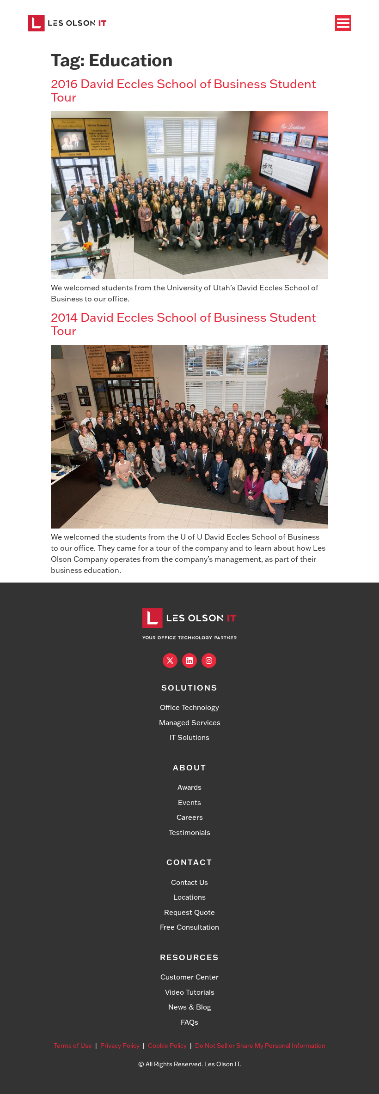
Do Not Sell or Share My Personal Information (260, 1045)
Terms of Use (73, 1045)
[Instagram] (209, 660)
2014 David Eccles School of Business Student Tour (183, 323)
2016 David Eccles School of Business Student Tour (183, 90)
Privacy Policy (120, 1045)
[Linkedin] (189, 660)
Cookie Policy (167, 1045)
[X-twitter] (170, 660)
